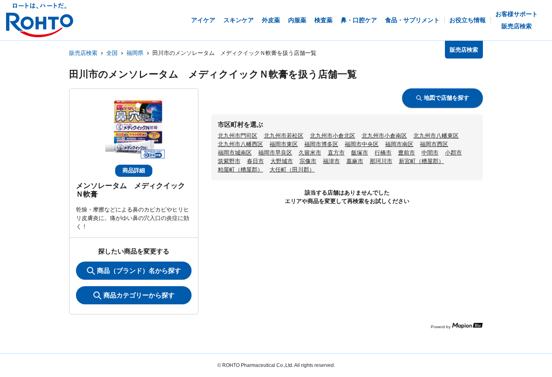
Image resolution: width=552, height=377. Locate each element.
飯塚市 (359, 152)
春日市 (255, 161)
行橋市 (383, 152)
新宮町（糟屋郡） (421, 161)
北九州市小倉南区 (384, 135)
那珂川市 (381, 161)
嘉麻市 (354, 161)
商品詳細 (133, 170)
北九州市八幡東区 (436, 135)
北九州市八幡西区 (240, 144)
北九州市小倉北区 (332, 135)
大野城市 (281, 161)
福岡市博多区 (321, 144)
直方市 (336, 152)
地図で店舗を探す (446, 97)
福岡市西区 (434, 144)
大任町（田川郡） (292, 169)
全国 (112, 53)
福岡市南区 (399, 144)
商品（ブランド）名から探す (139, 270)
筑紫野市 (229, 161)
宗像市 (307, 161)
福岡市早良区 (275, 152)
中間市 (429, 152)
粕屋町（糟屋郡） (240, 169)
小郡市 (453, 152)
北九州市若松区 (283, 135)
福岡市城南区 (235, 152)
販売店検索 (83, 53)
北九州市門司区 (237, 135)
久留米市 (310, 152)
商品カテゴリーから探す (139, 295)
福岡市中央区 (362, 144)
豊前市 (406, 152)
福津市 (331, 161)
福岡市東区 (284, 144)
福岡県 (134, 53)
